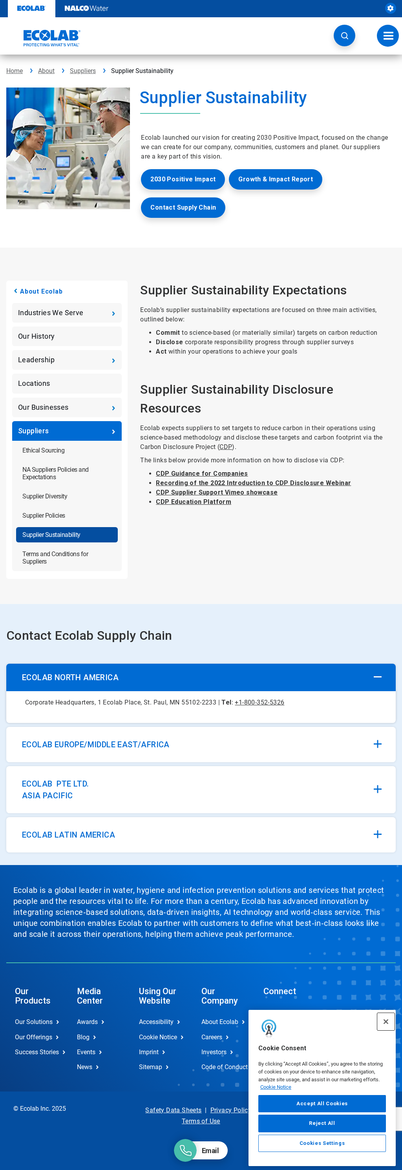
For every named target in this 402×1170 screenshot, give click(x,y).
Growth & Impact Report (275, 179)
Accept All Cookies (322, 1103)
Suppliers (83, 71)
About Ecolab (41, 291)
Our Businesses (43, 407)
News (84, 1067)
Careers (211, 1037)
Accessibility (156, 1022)
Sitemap (150, 1067)
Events (86, 1052)
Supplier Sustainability (51, 534)
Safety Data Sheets (173, 1110)
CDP (225, 447)
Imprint (149, 1052)
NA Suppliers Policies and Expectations (55, 473)
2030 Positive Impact (183, 179)
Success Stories (37, 1052)
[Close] (386, 1021)
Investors (214, 1052)
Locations (34, 383)
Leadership (36, 360)
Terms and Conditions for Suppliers (55, 557)
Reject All (322, 1123)
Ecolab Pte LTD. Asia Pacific (55, 789)
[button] (344, 35)
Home (14, 71)
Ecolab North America (70, 677)
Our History (36, 336)
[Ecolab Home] (43, 38)
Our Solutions (34, 1022)
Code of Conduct (224, 1067)
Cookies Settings (322, 1143)
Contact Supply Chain (183, 207)
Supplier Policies (43, 515)
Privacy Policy (231, 1110)
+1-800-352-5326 (259, 702)
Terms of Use (201, 1121)
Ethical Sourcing (43, 450)
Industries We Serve (51, 312)
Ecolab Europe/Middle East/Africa (96, 744)
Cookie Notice (275, 1087)
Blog (83, 1037)
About (46, 71)
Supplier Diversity (44, 496)
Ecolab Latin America (68, 835)
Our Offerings (33, 1037)
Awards (87, 1022)
